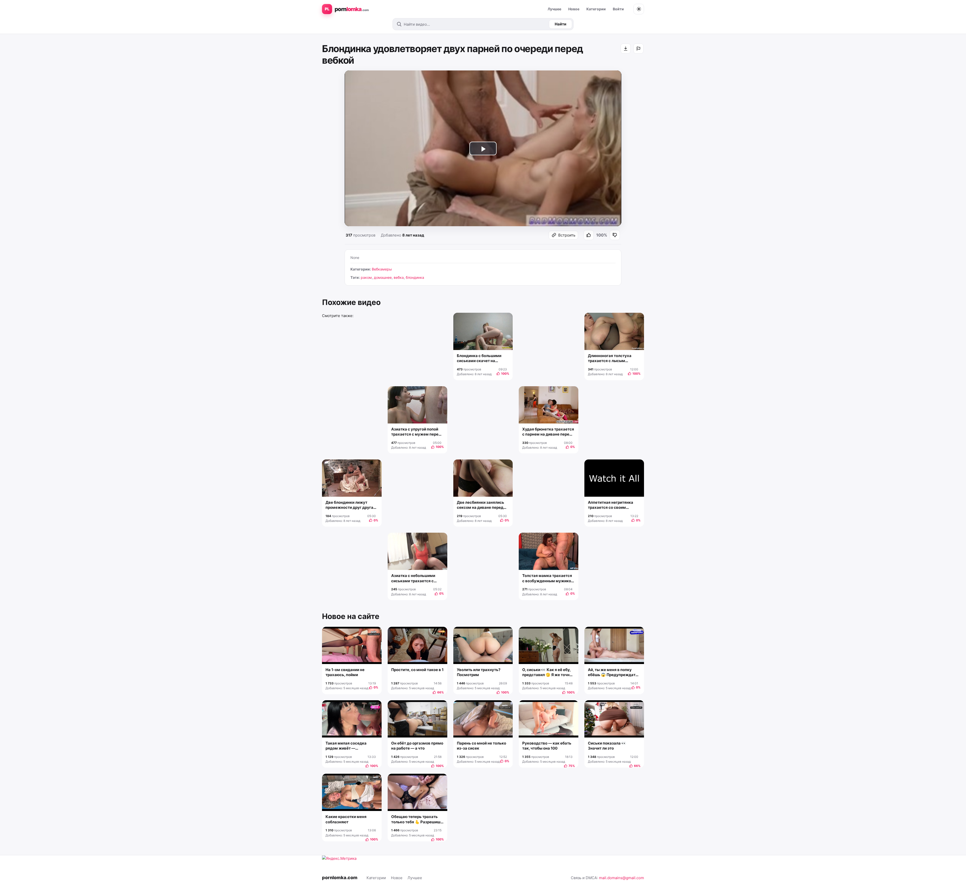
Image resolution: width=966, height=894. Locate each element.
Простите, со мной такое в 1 (417, 669)
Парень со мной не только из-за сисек (481, 746)
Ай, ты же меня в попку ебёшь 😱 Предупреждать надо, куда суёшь (613, 672)
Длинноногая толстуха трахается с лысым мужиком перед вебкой (610, 358)
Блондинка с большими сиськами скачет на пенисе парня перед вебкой (483, 358)
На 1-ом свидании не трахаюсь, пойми (345, 672)
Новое (573, 9)
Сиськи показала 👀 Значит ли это (607, 746)
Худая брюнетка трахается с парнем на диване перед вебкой (548, 432)
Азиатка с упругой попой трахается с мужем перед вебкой (416, 432)
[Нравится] (589, 235)
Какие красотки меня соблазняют (346, 819)
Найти (560, 24)
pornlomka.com (339, 877)
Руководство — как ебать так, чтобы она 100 (546, 746)
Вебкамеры (382, 269)
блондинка (415, 277)
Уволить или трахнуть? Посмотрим (478, 672)
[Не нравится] (615, 235)
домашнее (383, 277)
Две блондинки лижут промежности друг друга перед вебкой (349, 505)
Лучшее (554, 9)
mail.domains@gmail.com (621, 877)
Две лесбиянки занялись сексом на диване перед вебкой (480, 505)
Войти (618, 9)
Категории (596, 9)
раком (366, 277)
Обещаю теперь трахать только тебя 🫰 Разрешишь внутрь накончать (417, 819)
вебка (399, 277)
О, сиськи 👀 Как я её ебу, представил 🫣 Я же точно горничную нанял (547, 672)
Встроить (566, 235)
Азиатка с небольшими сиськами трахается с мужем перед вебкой (413, 578)
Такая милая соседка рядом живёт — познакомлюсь (346, 746)
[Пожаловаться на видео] (638, 49)
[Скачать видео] (626, 49)
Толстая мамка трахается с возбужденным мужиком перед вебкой (548, 578)
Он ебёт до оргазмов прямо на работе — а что (417, 746)
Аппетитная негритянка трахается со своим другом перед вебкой (610, 505)
